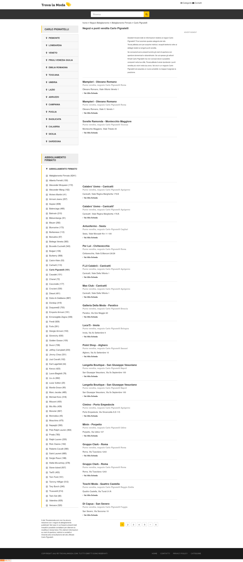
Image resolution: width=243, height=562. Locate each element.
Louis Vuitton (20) (57, 382)
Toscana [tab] (54, 74)
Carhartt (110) (55, 264)
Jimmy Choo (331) (57, 354)
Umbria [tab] (53, 82)
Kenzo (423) (54, 368)
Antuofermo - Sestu (94, 226)
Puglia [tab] (53, 111)
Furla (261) (54, 326)
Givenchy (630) (56, 335)
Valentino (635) (56, 500)
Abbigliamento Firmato (122, 22)
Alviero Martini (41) (58, 194)
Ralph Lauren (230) (58, 439)
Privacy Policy (180, 553)
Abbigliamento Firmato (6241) (62, 175)
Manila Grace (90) (57, 387)
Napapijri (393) (56, 425)
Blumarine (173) (56, 227)
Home (154, 553)
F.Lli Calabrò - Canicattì (97, 266)
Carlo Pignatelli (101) (59, 269)
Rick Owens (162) (57, 443)
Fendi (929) (54, 321)
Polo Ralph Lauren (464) (60, 429)
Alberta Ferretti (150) (58, 180)
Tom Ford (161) (56, 476)
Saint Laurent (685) (58, 453)
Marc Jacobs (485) (58, 392)
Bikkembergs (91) (57, 217)
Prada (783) (54, 434)
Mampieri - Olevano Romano (100, 82)
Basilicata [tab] (55, 119)
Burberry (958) (56, 255)
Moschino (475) (56, 420)
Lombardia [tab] (55, 45)
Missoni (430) (55, 401)
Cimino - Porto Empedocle (98, 404)
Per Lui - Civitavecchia (96, 246)
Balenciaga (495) (57, 208)
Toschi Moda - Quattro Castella (101, 484)
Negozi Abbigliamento (99, 22)
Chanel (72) (54, 279)
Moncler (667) (55, 410)
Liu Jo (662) (54, 377)
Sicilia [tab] (52, 133)
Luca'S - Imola (91, 325)
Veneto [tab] (53, 52)
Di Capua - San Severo (96, 504)
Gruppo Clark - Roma (95, 444)
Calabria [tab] (54, 126)
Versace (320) (55, 505)
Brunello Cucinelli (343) (59, 246)
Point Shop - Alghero (95, 345)
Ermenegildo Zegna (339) (60, 316)
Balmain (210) (55, 213)
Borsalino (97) (55, 236)
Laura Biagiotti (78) (57, 373)
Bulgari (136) (55, 250)
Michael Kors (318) (58, 396)
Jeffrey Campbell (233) (59, 349)
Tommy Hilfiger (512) (59, 481)
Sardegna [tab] (55, 141)
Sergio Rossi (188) (57, 457)
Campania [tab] (54, 104)
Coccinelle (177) (56, 283)
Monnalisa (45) (56, 415)
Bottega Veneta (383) (58, 241)
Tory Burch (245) (57, 486)
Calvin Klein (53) (56, 260)
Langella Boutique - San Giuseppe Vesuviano (110, 365)
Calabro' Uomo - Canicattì (98, 186)
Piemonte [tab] (54, 37)
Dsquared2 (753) (57, 307)
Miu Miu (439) (55, 406)
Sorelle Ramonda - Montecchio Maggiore (107, 121)
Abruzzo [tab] (54, 96)
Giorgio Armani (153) (58, 330)
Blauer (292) (54, 222)
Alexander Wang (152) (59, 189)
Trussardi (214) (56, 490)
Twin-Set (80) (55, 495)
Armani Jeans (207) (58, 199)
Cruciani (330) (55, 288)
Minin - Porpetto (92, 424)
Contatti (198, 2)
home (85, 22)
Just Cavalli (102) (57, 359)
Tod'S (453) (54, 472)
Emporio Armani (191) (59, 312)
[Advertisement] (104, 53)
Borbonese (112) (57, 231)
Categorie (187, 2)
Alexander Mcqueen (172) (61, 184)
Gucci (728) (54, 344)
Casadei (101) (55, 274)
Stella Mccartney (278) (59, 462)
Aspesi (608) (55, 203)
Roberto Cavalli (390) (59, 448)
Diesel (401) (54, 293)
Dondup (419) (55, 302)
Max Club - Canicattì (95, 285)
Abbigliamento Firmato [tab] (63, 168)
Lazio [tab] (52, 89)
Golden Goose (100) (58, 340)
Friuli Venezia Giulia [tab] (61, 60)
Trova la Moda (53, 5)
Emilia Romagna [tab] (58, 67)
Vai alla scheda (91, 93)
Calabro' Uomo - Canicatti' (98, 206)
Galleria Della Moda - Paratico (100, 305)
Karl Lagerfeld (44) (57, 363)
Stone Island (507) (57, 467)
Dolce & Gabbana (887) (60, 297)
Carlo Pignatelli (140, 22)
